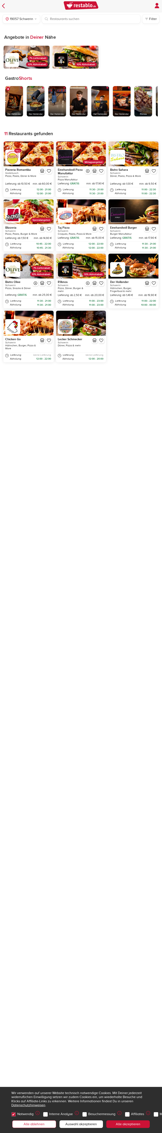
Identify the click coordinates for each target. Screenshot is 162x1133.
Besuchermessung (101, 1114)
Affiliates (137, 1114)
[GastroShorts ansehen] (88, 171)
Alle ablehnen (34, 1124)
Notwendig (25, 1114)
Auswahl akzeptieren (81, 1124)
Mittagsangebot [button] (94, 162)
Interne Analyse (61, 1114)
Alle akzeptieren (128, 1124)
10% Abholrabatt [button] (37, 64)
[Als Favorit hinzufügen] (49, 171)
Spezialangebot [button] (41, 220)
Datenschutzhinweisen (28, 1105)
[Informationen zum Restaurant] (42, 171)
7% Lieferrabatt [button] (37, 58)
